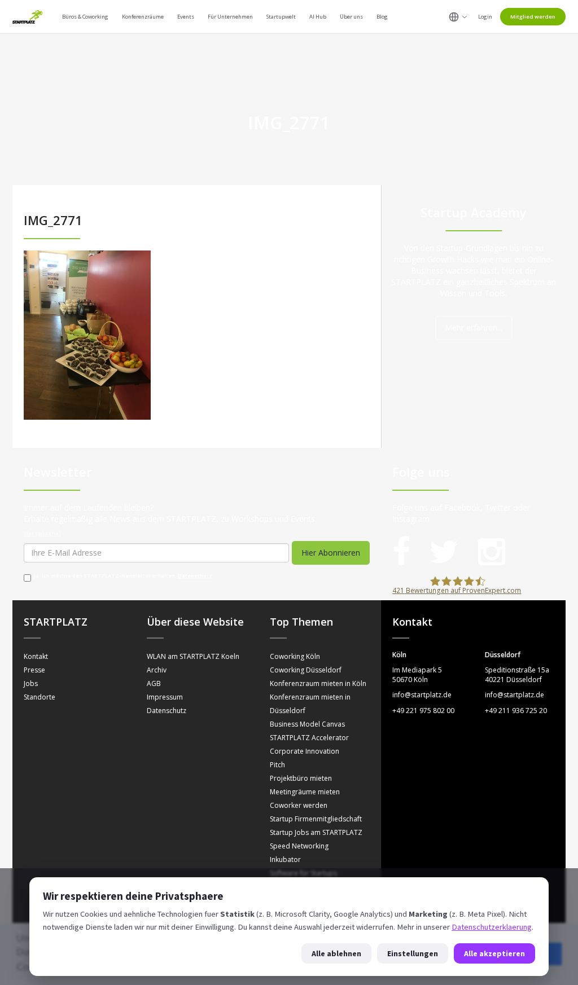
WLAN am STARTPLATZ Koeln (193, 656)
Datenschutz (195, 576)
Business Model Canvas (307, 724)
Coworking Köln (295, 656)
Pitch (277, 764)
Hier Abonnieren (330, 552)
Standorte (39, 697)
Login (485, 16)
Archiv (157, 670)
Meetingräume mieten (305, 792)
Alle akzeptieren (494, 953)
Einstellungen (412, 953)
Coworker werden (298, 805)
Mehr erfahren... (473, 327)
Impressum (165, 697)
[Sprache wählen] (458, 17)
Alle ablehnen (336, 953)
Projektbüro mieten (301, 778)
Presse (34, 670)
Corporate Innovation (304, 751)
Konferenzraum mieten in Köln (318, 683)
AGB (154, 683)
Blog (382, 16)
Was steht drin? (42, 533)
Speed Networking (299, 846)
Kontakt (36, 656)
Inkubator (285, 859)
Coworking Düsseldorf (305, 670)
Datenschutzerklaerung (492, 927)
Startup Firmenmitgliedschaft (316, 819)
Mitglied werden (532, 16)
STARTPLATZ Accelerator (309, 737)
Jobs (31, 683)
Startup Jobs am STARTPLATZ (316, 832)
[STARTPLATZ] (27, 17)
